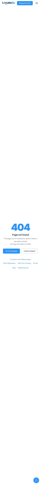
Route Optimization (9, 263)
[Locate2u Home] (8, 3)
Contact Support (29, 251)
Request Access (25, 3)
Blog (14, 268)
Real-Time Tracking (24, 263)
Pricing (35, 263)
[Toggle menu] (37, 3)
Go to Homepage (11, 251)
